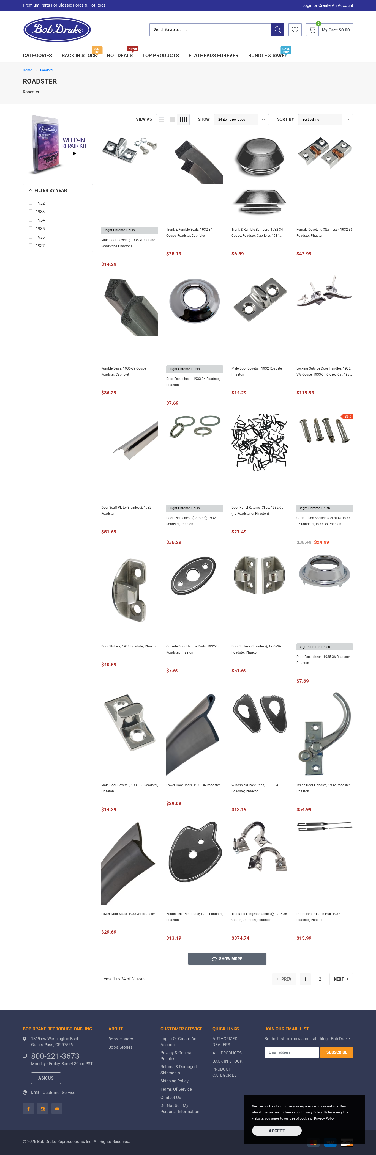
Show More (230, 958)
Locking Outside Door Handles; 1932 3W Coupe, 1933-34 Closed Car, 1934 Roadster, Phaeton (324, 371)
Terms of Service (176, 1089)
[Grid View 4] (183, 119)
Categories (37, 55)
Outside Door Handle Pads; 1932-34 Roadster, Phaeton (193, 649)
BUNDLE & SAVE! (267, 55)
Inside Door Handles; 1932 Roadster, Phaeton (323, 788)
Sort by (285, 119)
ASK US (46, 1078)
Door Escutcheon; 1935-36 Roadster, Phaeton (323, 660)
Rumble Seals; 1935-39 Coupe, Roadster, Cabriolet (123, 371)
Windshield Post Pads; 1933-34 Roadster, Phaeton (254, 788)
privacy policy (324, 1118)
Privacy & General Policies (176, 1055)
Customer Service (59, 1092)
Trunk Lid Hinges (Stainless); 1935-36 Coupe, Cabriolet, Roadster (259, 917)
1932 (40, 203)
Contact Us (170, 1097)
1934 (40, 220)
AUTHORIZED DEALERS (225, 1041)
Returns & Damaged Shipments (178, 1069)
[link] (295, 29)
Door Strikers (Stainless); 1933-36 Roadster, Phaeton (256, 649)
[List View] (161, 119)
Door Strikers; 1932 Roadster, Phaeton (129, 646)
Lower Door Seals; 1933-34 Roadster (128, 914)
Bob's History (120, 1039)
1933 (40, 211)
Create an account (335, 6)
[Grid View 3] (172, 119)
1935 (40, 228)
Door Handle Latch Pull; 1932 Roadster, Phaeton (318, 917)
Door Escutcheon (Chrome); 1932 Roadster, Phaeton (191, 521)
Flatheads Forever (214, 55)
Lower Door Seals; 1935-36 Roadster (193, 785)
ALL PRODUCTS (227, 1053)
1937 (40, 245)
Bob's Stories (120, 1047)
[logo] (57, 29)
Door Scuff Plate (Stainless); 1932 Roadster (126, 511)
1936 (40, 237)
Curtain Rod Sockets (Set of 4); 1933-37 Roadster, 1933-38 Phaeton (323, 521)
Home (27, 70)
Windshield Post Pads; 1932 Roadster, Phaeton (194, 917)
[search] (277, 29)
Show (204, 119)
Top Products (160, 55)
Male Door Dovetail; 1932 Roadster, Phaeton (257, 371)
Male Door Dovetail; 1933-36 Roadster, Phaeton (129, 788)
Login (307, 6)
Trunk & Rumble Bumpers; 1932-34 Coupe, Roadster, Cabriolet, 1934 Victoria (257, 233)
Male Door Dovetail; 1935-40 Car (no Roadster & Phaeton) (128, 243)
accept (277, 1131)
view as (144, 119)
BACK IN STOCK (79, 55)
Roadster (46, 70)
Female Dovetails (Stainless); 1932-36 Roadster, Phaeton (324, 233)
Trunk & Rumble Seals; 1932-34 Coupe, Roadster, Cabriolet (189, 233)
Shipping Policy (174, 1081)
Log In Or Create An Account (178, 1041)
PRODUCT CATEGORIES (224, 1072)
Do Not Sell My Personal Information (179, 1108)
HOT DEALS (120, 55)
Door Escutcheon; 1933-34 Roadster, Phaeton (193, 382)
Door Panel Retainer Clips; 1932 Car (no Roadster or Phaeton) (258, 511)
